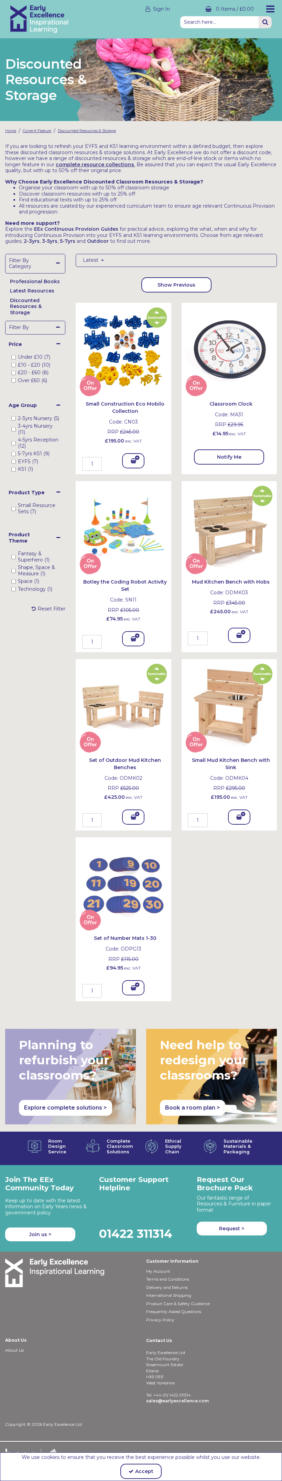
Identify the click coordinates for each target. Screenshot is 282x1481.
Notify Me (229, 457)
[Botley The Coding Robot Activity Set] (123, 528)
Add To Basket (133, 463)
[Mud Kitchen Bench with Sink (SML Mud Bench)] (229, 706)
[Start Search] (265, 22)
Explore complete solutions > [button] (65, 1107)
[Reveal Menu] (268, 9)
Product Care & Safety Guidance (178, 1303)
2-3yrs (32, 241)
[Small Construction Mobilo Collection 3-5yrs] (123, 350)
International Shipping (168, 1295)
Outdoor (98, 241)
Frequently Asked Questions (173, 1311)
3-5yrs (49, 241)
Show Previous (176, 285)
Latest (91, 260)
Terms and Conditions (167, 1279)
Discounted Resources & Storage (26, 306)
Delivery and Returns (167, 1287)
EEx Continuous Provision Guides (76, 229)
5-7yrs (67, 241)
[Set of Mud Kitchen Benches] (123, 706)
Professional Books (35, 281)
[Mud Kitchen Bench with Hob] (229, 528)
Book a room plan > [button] (192, 1107)
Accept (144, 1471)
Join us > (40, 1234)
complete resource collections (95, 164)
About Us (14, 1350)
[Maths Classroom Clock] (229, 350)
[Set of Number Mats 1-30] (123, 885)
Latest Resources (32, 291)
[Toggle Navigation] (268, 9)
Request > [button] (231, 1228)
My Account (158, 1271)
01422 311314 (135, 1233)
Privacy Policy (160, 1319)
